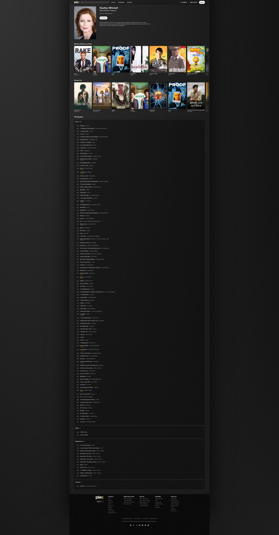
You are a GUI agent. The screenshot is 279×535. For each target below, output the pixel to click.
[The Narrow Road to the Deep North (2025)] (196, 97)
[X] (136, 525)
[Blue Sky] (139, 525)
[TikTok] (133, 525)
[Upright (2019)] (102, 61)
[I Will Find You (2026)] (83, 97)
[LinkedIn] (145, 525)
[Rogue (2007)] (120, 97)
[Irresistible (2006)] (139, 61)
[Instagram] (130, 525)
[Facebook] (142, 525)
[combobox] (96, 2)
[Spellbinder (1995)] (158, 97)
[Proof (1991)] (120, 61)
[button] (103, 17)
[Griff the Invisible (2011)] (158, 61)
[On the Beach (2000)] (177, 61)
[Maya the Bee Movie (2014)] (196, 61)
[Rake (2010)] (83, 61)
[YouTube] (148, 525)
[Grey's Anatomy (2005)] (102, 97)
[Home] (76, 2)
